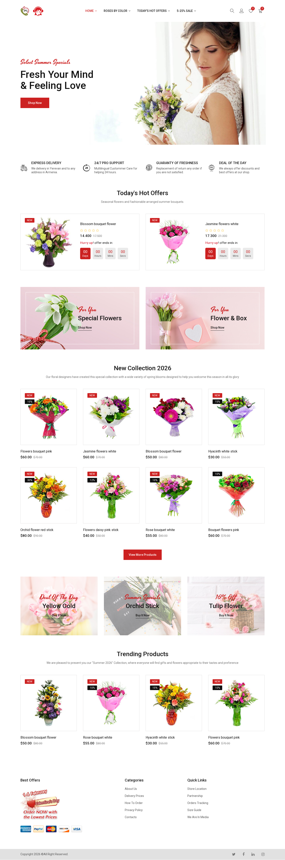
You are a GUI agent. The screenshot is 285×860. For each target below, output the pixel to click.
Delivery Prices (134, 795)
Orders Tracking (197, 802)
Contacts (131, 817)
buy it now (59, 615)
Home (89, 10)
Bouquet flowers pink (223, 530)
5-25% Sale (185, 10)
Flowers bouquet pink (36, 451)
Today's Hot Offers (152, 10)
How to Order (134, 802)
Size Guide (194, 810)
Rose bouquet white (160, 530)
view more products (142, 554)
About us (131, 788)
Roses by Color (116, 10)
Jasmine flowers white (221, 224)
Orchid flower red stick (36, 530)
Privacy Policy (134, 810)
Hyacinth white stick (222, 451)
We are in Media (198, 817)
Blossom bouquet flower (98, 224)
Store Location (197, 788)
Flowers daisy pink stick (101, 530)
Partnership (195, 795)
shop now (35, 103)
